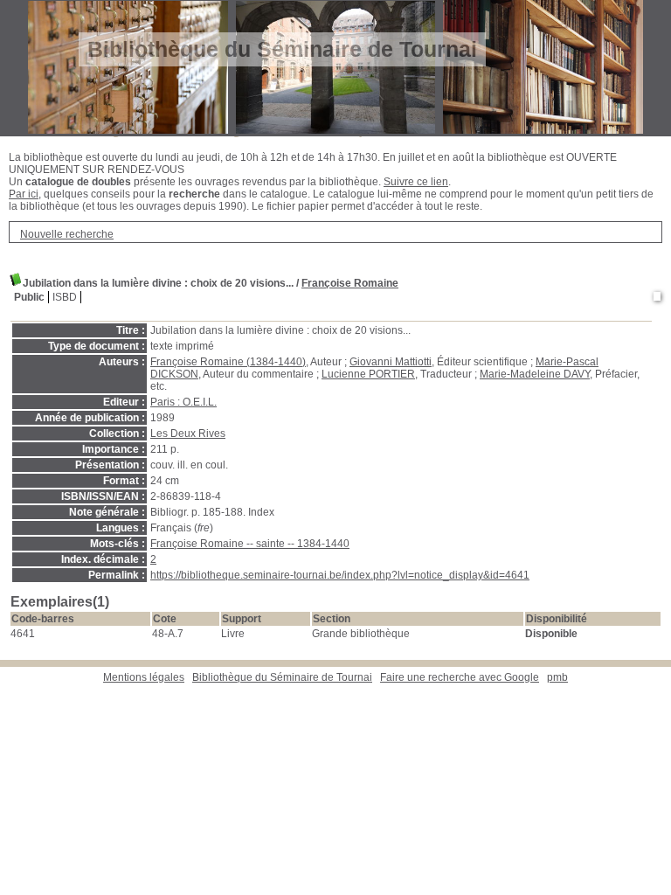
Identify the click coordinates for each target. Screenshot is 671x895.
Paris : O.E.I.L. (183, 402)
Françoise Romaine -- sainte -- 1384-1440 (249, 544)
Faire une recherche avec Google (459, 677)
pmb (557, 677)
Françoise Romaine (349, 283)
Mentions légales (143, 677)
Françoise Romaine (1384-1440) (228, 362)
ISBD (64, 297)
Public (29, 297)
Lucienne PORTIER (368, 374)
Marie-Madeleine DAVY (535, 374)
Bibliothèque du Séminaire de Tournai (282, 677)
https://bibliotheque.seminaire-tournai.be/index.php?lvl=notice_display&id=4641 (339, 575)
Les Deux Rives (187, 433)
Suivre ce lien (416, 182)
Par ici (23, 194)
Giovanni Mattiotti (390, 362)
